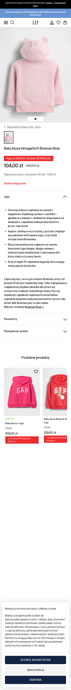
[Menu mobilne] (6, 23)
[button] (35, 119)
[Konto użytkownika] (52, 23)
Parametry (10, 319)
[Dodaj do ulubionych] (36, 371)
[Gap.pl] (35, 23)
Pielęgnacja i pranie (16, 331)
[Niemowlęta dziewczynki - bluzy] (4, 127)
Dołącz (49, 3)
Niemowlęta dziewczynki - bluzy (24, 126)
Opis (7, 196)
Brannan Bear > (34, 307)
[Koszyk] (65, 23)
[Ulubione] (58, 23)
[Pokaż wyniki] (13, 23)
